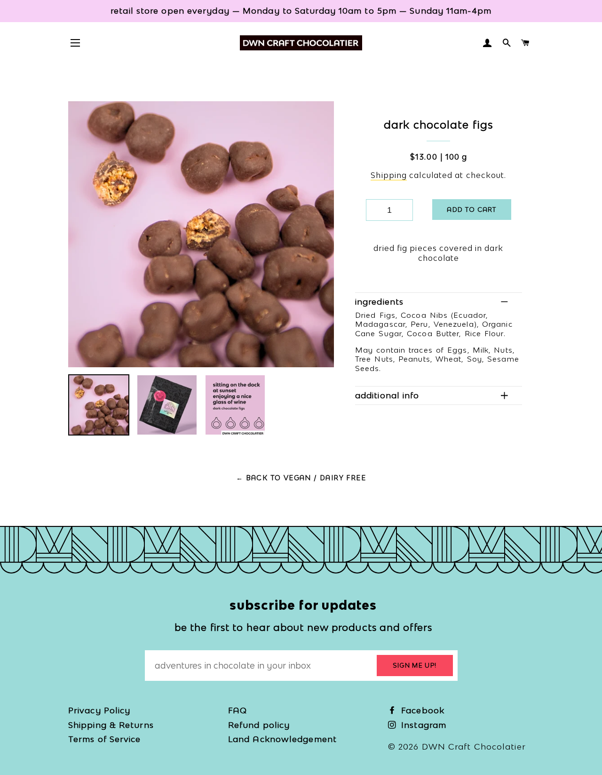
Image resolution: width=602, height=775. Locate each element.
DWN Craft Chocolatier (474, 746)
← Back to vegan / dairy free (301, 478)
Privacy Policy (99, 710)
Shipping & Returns (111, 725)
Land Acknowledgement (282, 739)
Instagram (422, 725)
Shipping (389, 175)
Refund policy (259, 725)
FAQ (237, 710)
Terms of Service (104, 739)
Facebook (421, 710)
